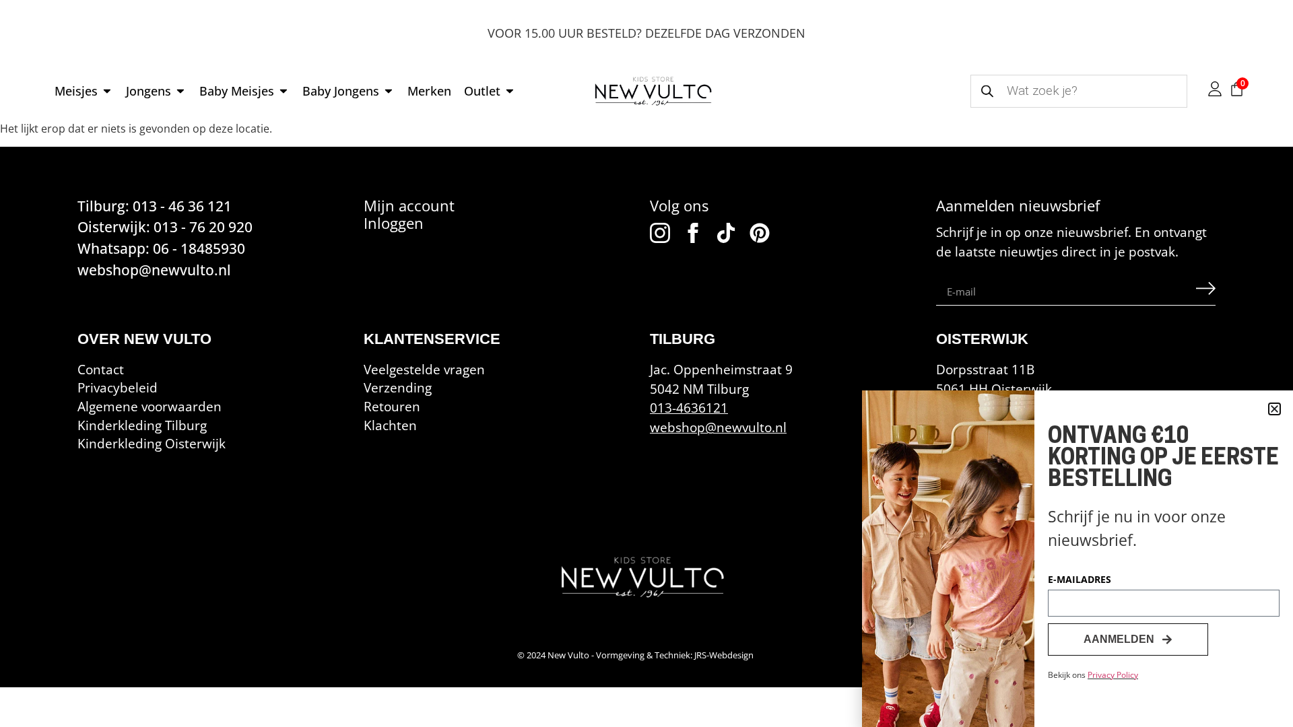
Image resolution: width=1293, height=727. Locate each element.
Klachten (390, 425)
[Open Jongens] (180, 91)
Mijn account (409, 205)
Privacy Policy (1113, 675)
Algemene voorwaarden (149, 406)
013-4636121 (689, 408)
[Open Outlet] (510, 91)
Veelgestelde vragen (424, 369)
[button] (1274, 409)
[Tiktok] (726, 233)
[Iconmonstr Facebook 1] (693, 233)
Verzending (398, 387)
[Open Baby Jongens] (389, 91)
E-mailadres (1079, 580)
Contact (100, 369)
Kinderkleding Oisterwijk (151, 443)
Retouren (392, 406)
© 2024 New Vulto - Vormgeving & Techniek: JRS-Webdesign (635, 655)
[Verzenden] (1206, 291)
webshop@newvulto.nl (718, 427)
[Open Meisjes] (107, 91)
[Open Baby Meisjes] (283, 91)
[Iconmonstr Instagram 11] (660, 233)
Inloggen (394, 223)
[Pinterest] (760, 233)
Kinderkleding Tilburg (142, 425)
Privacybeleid (117, 387)
